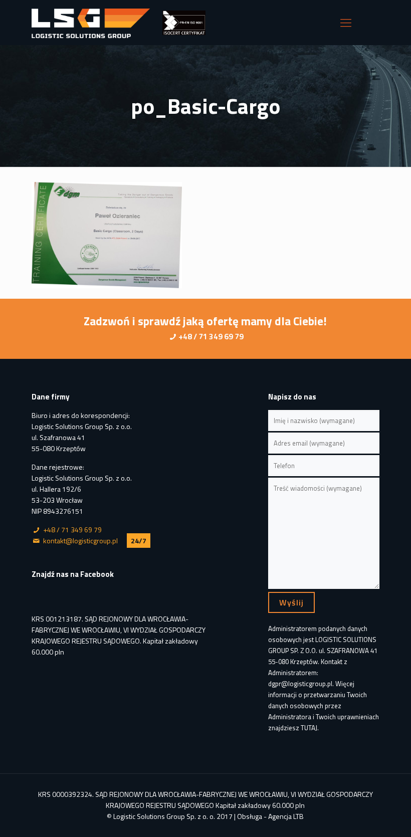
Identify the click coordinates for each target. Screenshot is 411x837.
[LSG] (91, 22)
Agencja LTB (286, 816)
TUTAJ (309, 728)
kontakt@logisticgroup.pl (80, 540)
